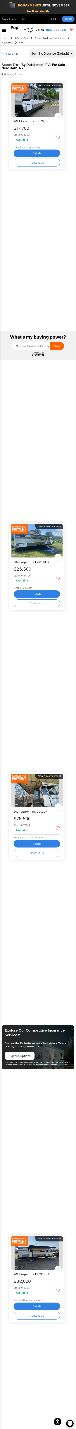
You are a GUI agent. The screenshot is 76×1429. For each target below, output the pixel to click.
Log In (53, 19)
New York (7, 42)
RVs (23, 19)
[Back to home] (14, 30)
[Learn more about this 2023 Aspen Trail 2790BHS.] (37, 1253)
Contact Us (37, 162)
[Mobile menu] (4, 30)
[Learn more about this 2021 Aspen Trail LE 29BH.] (37, 100)
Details (37, 153)
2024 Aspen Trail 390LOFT (31, 811)
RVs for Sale (22, 38)
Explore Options (20, 1056)
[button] (57, 1421)
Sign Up (68, 19)
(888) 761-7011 (56, 29)
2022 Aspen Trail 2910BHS (31, 562)
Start (56, 346)
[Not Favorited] (58, 137)
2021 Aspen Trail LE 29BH (31, 121)
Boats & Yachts (10, 19)
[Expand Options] (58, 116)
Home (5, 38)
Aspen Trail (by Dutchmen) (50, 38)
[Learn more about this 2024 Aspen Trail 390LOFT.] (37, 790)
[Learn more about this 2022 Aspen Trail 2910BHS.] (37, 540)
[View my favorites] (71, 30)
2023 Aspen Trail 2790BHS (31, 1274)
